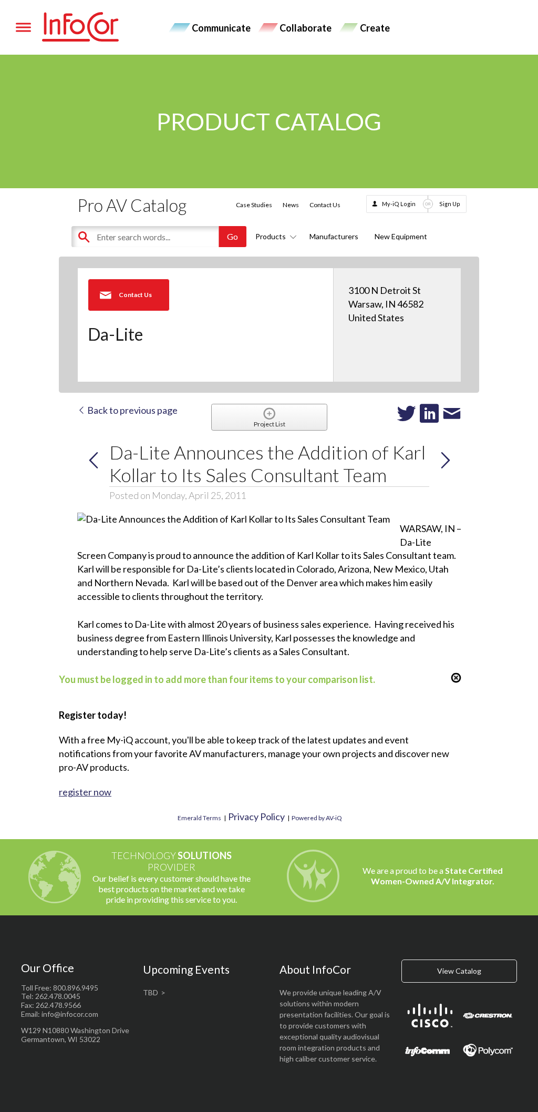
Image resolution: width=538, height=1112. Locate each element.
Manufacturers (333, 236)
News (291, 205)
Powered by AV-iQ (317, 818)
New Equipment (401, 236)
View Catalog (459, 970)
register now (85, 792)
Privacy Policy (256, 816)
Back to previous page (132, 410)
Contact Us (324, 205)
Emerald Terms (199, 818)
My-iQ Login (399, 203)
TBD (150, 992)
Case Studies (254, 205)
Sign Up (449, 203)
